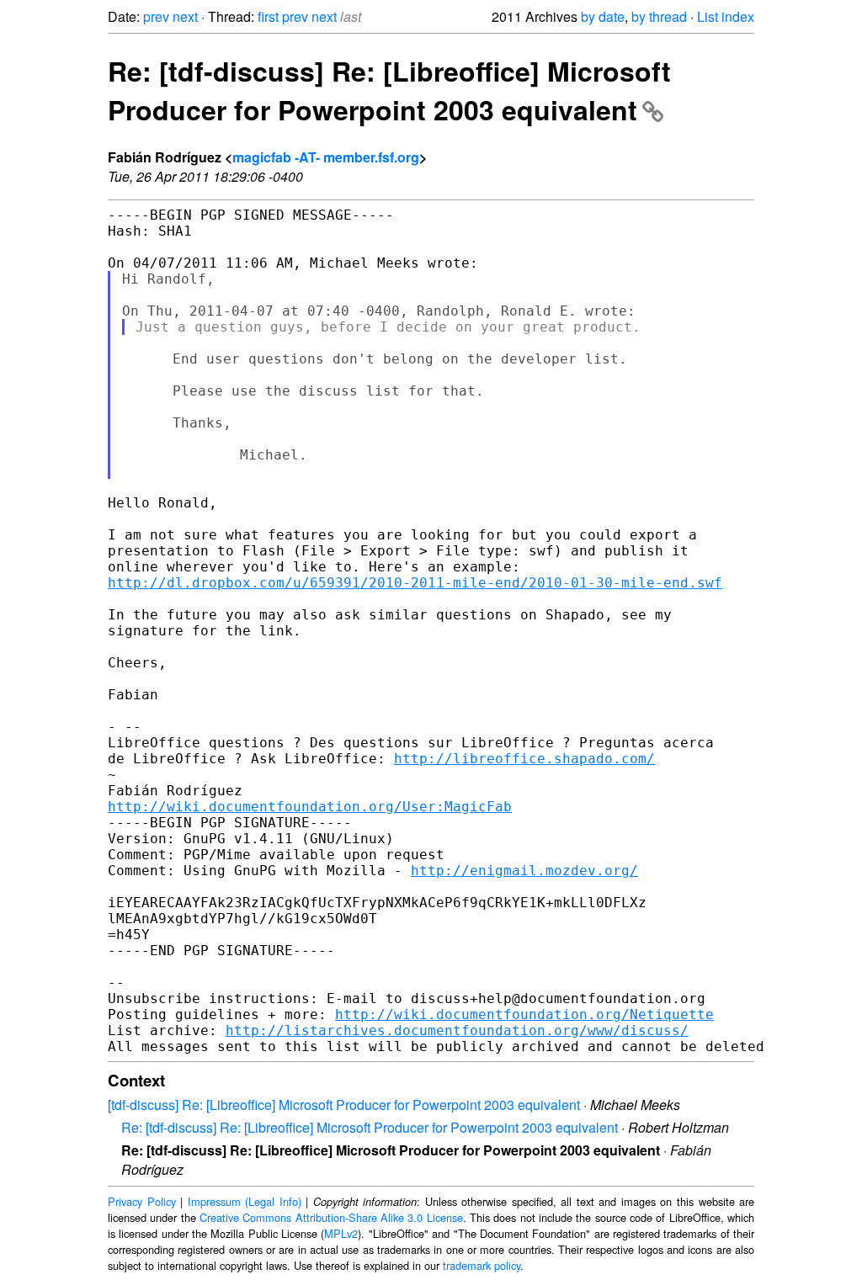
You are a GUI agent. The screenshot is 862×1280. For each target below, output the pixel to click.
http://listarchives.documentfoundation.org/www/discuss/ (457, 1030)
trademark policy (481, 1265)
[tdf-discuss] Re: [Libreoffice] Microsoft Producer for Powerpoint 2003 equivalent (344, 1104)
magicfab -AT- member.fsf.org (325, 157)
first (268, 16)
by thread (659, 16)
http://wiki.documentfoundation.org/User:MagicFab (310, 807)
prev (156, 16)
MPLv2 (341, 1233)
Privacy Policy (142, 1201)
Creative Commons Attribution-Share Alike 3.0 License (331, 1217)
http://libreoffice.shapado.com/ (524, 759)
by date (603, 16)
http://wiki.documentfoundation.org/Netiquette (524, 1014)
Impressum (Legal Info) (244, 1201)
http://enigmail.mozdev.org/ (524, 871)
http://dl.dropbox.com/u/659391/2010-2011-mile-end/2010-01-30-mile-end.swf (415, 583)
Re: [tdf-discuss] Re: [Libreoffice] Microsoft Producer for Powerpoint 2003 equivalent (389, 90)
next (185, 16)
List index (725, 16)
